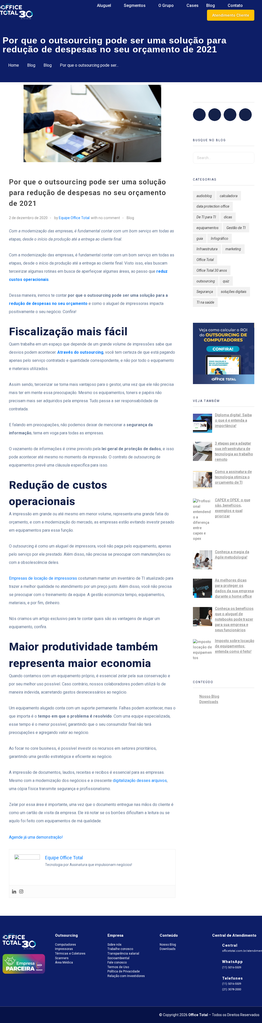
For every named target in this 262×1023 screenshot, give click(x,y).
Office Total (205, 260)
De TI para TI (206, 217)
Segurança (204, 292)
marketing (233, 249)
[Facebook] (200, 114)
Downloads (208, 702)
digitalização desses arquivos (140, 780)
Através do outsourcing (80, 352)
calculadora (228, 196)
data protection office (212, 206)
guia (199, 238)
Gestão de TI (236, 228)
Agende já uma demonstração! (36, 837)
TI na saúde (205, 302)
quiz (226, 281)
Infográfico (219, 238)
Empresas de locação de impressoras (43, 578)
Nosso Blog (209, 696)
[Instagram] (21, 891)
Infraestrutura (206, 249)
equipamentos (207, 228)
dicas (228, 217)
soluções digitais (233, 292)
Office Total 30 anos (211, 270)
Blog (31, 65)
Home (13, 65)
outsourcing (205, 281)
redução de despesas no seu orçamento (48, 303)
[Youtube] (246, 114)
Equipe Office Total (74, 218)
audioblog (204, 196)
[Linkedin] (14, 891)
